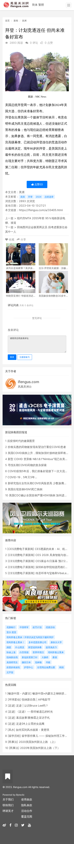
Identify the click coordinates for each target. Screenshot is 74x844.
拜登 (30, 196)
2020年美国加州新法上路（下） (40, 748)
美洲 (24, 20)
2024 (38, 196)
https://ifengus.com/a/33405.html (41, 210)
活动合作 (26, 811)
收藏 (11, 239)
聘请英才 (8, 811)
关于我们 (8, 799)
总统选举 (49, 196)
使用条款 (26, 799)
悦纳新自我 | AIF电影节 (36, 699)
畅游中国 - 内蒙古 (19, 693)
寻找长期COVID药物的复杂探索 (27, 465)
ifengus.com (28, 382)
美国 (22, 196)
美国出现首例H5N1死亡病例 (25, 489)
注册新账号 (24, 357)
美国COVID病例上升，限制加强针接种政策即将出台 (39, 453)
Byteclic (20, 794)
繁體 (41, 4)
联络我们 (8, 805)
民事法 (13, 742)
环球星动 (14, 699)
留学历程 (14, 736)
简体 (35, 4)
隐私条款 (26, 805)
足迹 (11, 705)
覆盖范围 (26, 816)
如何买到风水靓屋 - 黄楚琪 (32, 729)
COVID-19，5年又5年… (22, 477)
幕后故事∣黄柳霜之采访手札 (33, 717)
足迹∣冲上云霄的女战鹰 (30, 723)
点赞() (38, 184)
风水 (11, 729)
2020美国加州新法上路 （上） (38, 742)
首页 (7, 20)
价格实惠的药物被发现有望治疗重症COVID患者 (37, 447)
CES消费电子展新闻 (20, 549)
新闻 (16, 20)
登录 (12, 357)
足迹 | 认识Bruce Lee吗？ (32, 705)
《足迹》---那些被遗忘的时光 (34, 711)
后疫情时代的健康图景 (21, 441)
